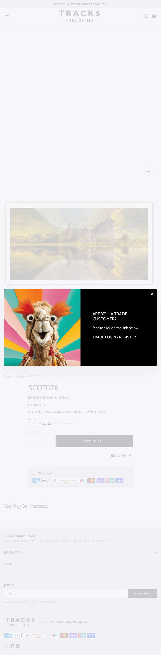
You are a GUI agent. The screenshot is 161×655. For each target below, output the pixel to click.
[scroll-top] (152, 646)
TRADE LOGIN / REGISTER (114, 337)
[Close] (152, 293)
